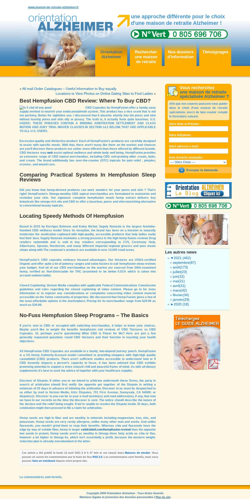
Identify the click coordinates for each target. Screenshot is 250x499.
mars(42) (180, 290)
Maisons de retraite (137, 452)
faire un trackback (43, 460)
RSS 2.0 (97, 456)
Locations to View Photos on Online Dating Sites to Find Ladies (104, 93)
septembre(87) (184, 262)
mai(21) (179, 281)
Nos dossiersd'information (180, 54)
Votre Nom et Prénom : (184, 124)
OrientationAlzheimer (111, 54)
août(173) (180, 267)
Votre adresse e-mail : (184, 146)
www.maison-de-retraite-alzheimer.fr (53, 7)
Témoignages (215, 52)
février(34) (181, 295)
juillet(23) (180, 272)
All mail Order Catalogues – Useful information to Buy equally (69, 89)
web (50, 152)
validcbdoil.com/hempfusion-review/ (106, 429)
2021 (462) (180, 258)
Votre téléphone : (180, 135)
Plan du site (163, 497)
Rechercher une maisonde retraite (146, 57)
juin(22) (179, 276)
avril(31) (179, 286)
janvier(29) (181, 299)
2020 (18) (179, 304)
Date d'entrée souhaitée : (186, 157)
